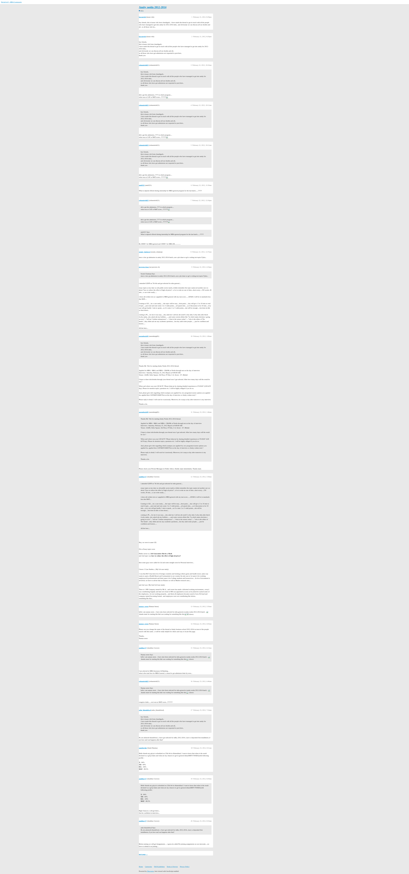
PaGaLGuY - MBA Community (11, 2)
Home (141, 866)
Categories (148, 866)
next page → (143, 854)
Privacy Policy (184, 866)
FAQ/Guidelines (159, 866)
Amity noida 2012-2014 (152, 7)
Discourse (150, 871)
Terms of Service (172, 866)
